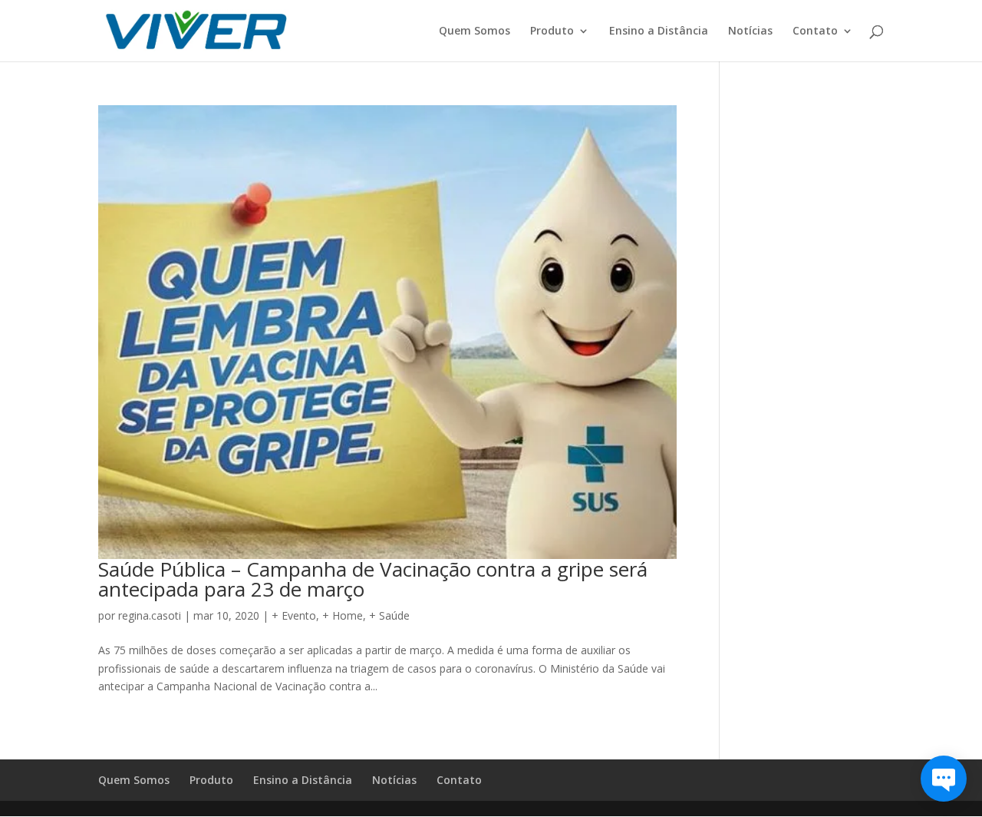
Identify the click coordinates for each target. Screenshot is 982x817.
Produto (552, 31)
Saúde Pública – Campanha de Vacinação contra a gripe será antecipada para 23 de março (373, 579)
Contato (815, 31)
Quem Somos (474, 31)
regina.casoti (149, 615)
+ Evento (294, 615)
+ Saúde (389, 615)
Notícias (750, 31)
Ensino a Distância (658, 31)
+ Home (342, 615)
